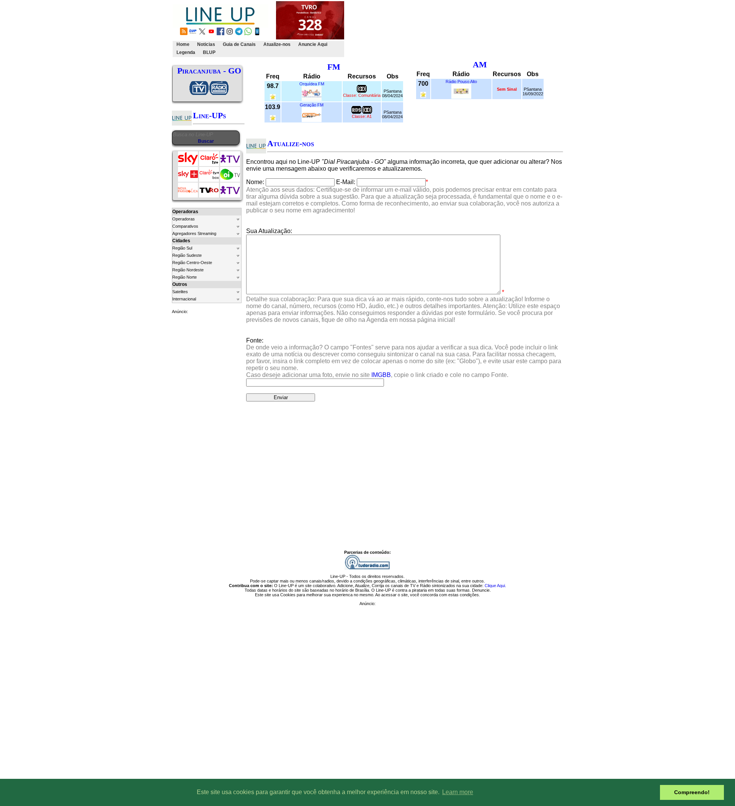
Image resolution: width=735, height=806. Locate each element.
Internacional (184, 299)
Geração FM (311, 105)
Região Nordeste (188, 270)
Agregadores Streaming (194, 233)
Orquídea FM (311, 84)
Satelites (180, 291)
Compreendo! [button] (692, 792)
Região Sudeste (187, 255)
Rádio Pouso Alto (461, 81)
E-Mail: (345, 182)
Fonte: (403, 357)
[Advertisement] (485, 29)
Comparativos (185, 226)
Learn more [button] (457, 792)
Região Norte (184, 277)
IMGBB (381, 375)
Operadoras (183, 219)
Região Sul (182, 248)
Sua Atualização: (269, 231)
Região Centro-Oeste (192, 262)
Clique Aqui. (495, 585)
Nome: (255, 182)
